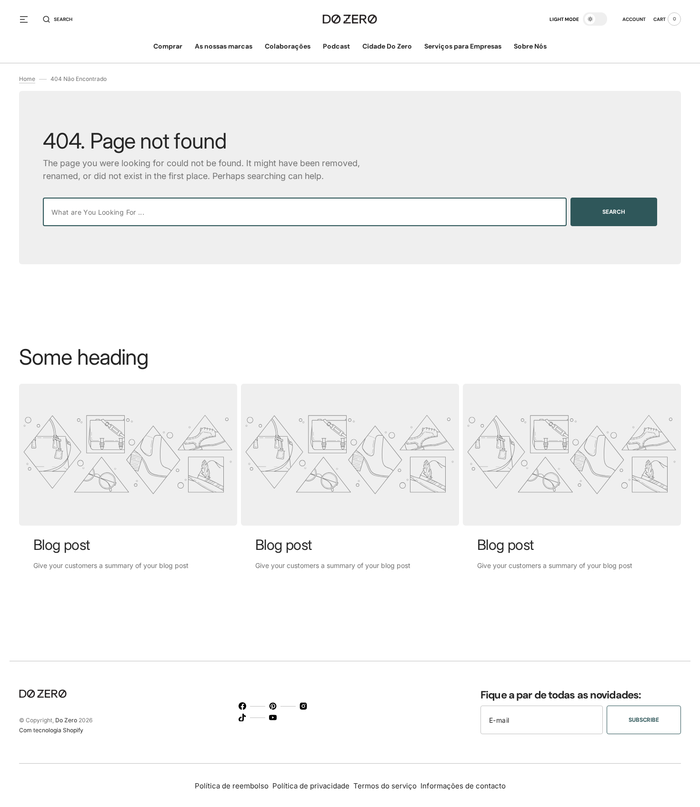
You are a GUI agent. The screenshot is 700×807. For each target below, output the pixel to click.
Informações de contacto (463, 785)
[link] (128, 455)
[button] (57, 19)
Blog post (61, 544)
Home (27, 78)
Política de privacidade (311, 785)
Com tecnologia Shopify (51, 730)
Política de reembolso (232, 785)
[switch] (595, 19)
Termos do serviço (385, 785)
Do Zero (66, 720)
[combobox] (305, 212)
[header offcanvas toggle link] (27, 19)
